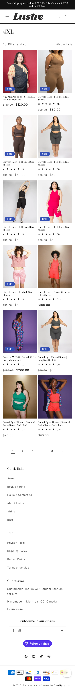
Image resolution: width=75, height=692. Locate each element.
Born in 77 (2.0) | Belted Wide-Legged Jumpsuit (19, 359)
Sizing (11, 511)
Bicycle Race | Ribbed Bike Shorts (18, 293)
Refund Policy (16, 559)
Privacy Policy (16, 542)
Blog (10, 519)
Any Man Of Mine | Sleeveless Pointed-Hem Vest (19, 98)
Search (11, 478)
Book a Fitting (16, 486)
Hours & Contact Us (20, 494)
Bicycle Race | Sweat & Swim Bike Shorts (54, 293)
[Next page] (62, 451)
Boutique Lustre (31, 685)
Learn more (15, 609)
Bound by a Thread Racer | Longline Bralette (52, 359)
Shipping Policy (17, 550)
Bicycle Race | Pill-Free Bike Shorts (53, 98)
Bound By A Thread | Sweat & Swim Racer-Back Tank (19, 424)
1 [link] (13, 451)
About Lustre (15, 503)
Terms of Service (18, 567)
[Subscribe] (62, 630)
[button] (7, 16)
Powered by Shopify (51, 685)
